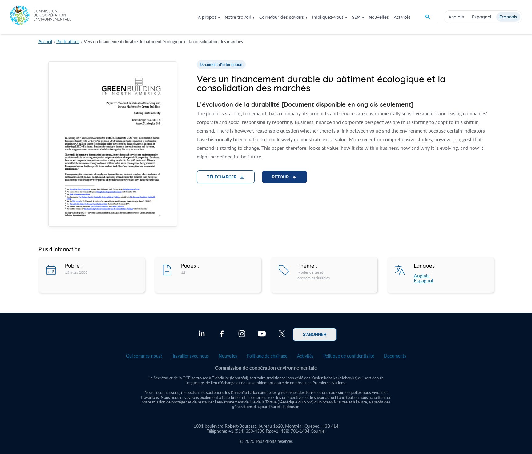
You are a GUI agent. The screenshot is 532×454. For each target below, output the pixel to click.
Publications (67, 41)
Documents (395, 356)
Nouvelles (379, 17)
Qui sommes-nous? (144, 356)
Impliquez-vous (328, 17)
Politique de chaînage (267, 356)
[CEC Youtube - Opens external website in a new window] (262, 334)
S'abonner (314, 334)
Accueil (45, 41)
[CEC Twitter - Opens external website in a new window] (282, 334)
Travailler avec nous (190, 356)
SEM (356, 17)
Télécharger (221, 177)
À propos (207, 17)
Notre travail (238, 17)
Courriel (318, 431)
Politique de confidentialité (348, 356)
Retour (280, 177)
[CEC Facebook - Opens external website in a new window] (222, 334)
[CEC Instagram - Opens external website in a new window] (242, 334)
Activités (402, 17)
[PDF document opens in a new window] (112, 145)
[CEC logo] (40, 16)
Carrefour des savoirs (281, 17)
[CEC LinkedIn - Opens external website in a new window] (201, 334)
